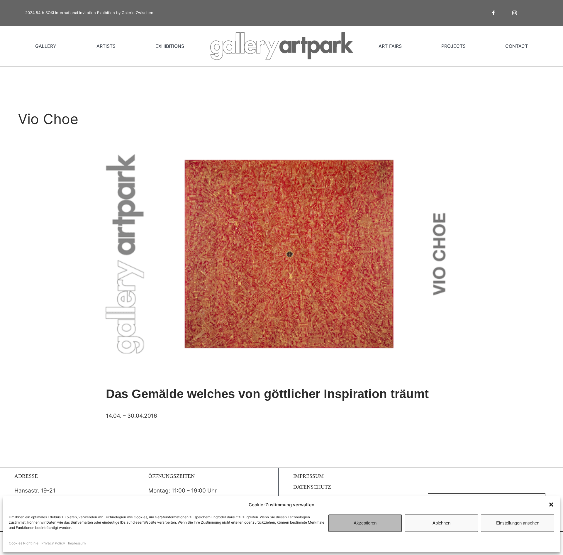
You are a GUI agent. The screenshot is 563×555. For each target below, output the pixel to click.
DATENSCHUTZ (312, 487)
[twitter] (504, 13)
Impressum (77, 543)
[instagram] (514, 13)
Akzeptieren (365, 522)
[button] (551, 504)
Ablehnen (441, 522)
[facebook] (493, 13)
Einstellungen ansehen (517, 522)
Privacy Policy (53, 543)
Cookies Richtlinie (23, 543)
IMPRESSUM (308, 476)
